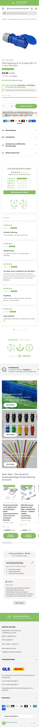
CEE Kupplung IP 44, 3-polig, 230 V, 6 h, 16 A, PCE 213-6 (22, 19)
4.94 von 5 (24, 172)
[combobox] (19, 13)
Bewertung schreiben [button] (19, 192)
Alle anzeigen (6, 479)
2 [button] (17, 330)
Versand (14, 76)
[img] (7, 225)
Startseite (4, 19)
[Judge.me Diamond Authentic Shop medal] (14, 203)
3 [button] (20, 330)
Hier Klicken (10, 405)
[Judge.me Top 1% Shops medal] (19, 347)
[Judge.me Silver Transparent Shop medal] (10, 347)
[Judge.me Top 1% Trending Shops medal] (28, 347)
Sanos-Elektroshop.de (11, 722)
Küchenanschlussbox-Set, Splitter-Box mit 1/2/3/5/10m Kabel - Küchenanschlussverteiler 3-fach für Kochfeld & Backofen (10, 512)
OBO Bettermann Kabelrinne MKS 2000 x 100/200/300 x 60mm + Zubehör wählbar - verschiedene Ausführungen (28, 511)
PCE (3, 60)
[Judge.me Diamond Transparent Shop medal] (23, 203)
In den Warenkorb (26, 106)
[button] (6, 80)
